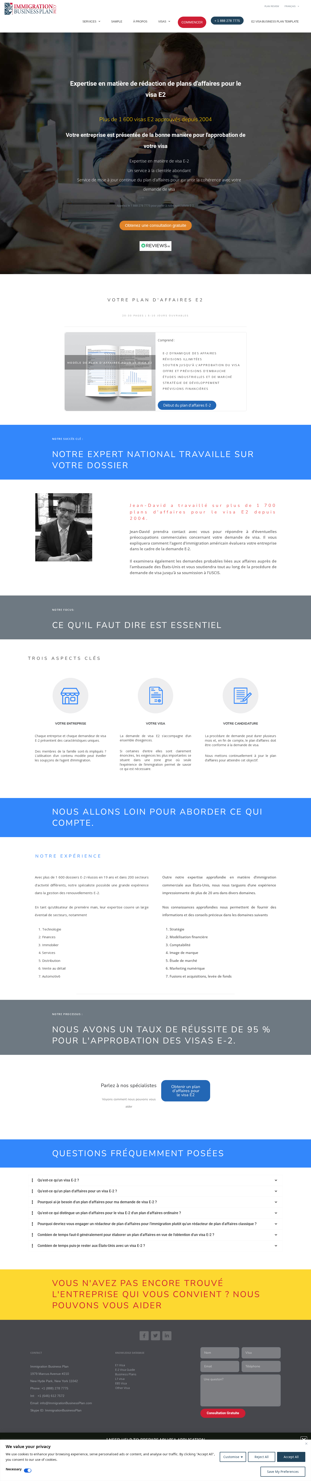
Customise (231, 1457)
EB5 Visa (121, 1383)
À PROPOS (140, 21)
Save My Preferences (283, 1471)
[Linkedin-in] (166, 1335)
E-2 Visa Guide (125, 1370)
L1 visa (120, 1379)
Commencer (192, 22)
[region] (155, 1460)
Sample (116, 21)
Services (89, 21)
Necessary (14, 1469)
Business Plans (125, 1374)
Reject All (262, 1457)
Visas (162, 21)
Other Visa (122, 1388)
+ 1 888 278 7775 (227, 21)
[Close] (306, 1443)
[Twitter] (155, 1335)
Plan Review (272, 6)
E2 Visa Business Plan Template (275, 21)
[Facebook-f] (144, 1335)
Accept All (291, 1457)
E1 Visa (120, 1365)
